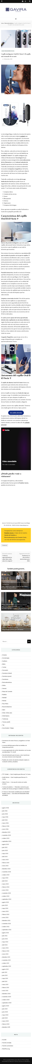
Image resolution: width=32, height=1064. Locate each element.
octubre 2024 (5, 875)
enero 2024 (5, 890)
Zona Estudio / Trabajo (8, 728)
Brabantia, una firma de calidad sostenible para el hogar (16, 608)
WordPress (27, 1061)
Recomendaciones (23, 582)
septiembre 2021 (6, 966)
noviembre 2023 (6, 893)
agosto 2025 (5, 844)
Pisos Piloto (5, 703)
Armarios (4, 655)
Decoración (5, 670)
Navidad (4, 697)
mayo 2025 (5, 853)
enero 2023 (5, 917)
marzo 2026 (5, 823)
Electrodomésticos (8, 50)
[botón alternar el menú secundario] (1, 1)
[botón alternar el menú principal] (16, 19)
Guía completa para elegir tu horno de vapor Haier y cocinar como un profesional (15, 587)
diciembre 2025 (6, 832)
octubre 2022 (5, 926)
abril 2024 (5, 881)
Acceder (4, 1039)
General (24, 604)
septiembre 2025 (6, 841)
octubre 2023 (5, 896)
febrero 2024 (5, 887)
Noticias (4, 700)
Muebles (4, 694)
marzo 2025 (5, 859)
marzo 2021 (5, 984)
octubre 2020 (5, 999)
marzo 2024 (5, 884)
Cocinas (4, 582)
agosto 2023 (5, 902)
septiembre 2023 (6, 899)
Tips (3, 725)
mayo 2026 (5, 817)
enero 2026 (5, 829)
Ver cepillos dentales (16, 412)
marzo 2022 (5, 948)
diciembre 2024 (6, 868)
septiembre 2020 (6, 1002)
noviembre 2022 (6, 923)
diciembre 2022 (6, 920)
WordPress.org (6, 1049)
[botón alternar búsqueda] (29, 1)
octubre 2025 (5, 838)
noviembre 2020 (6, 996)
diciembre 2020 (6, 993)
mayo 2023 (5, 908)
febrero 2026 (5, 826)
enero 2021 (5, 990)
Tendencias (4, 545)
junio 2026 (5, 814)
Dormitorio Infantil (7, 673)
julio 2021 (4, 972)
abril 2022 (5, 945)
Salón (3, 709)
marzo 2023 (5, 911)
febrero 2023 (5, 914)
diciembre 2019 (6, 1027)
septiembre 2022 (6, 929)
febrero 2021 (5, 987)
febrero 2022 (5, 951)
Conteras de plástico (7, 787)
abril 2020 (5, 1018)
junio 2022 (5, 938)
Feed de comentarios (7, 1045)
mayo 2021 (5, 978)
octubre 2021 (5, 963)
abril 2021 (4, 981)
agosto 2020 (5, 1006)
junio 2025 (5, 850)
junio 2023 (5, 905)
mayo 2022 (5, 942)
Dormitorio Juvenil (6, 676)
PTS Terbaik (5, 774)
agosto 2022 (5, 932)
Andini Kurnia (5, 777)
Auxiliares (4, 661)
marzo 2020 (5, 1021)
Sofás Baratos (5, 716)
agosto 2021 (5, 969)
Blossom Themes (14, 1061)
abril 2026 (5, 820)
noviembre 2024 (6, 871)
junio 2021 (4, 975)
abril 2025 (5, 856)
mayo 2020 (5, 1015)
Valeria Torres (5, 782)
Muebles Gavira (9, 533)
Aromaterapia (5, 658)
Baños (4, 604)
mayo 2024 (5, 878)
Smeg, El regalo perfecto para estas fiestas (12, 629)
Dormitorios (5, 679)
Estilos (4, 685)
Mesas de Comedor (7, 691)
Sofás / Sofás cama (7, 713)
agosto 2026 (5, 808)
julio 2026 (4, 811)
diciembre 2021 (6, 957)
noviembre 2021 (6, 960)
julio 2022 (4, 935)
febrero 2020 (5, 1024)
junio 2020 (5, 1012)
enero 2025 (5, 865)
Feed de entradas (6, 1042)
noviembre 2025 (6, 835)
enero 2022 (5, 954)
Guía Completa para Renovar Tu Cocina (20, 774)
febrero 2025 (5, 862)
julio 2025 (4, 847)
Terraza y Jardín (6, 722)
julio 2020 (5, 1009)
